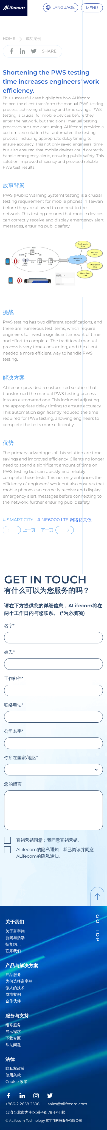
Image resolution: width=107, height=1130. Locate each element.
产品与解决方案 (21, 965)
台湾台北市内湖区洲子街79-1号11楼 (35, 1112)
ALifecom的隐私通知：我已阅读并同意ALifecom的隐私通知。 (55, 853)
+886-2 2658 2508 (22, 1103)
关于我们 (14, 922)
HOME (9, 38)
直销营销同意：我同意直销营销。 (49, 840)
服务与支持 (17, 1015)
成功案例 (33, 38)
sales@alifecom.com (67, 1103)
